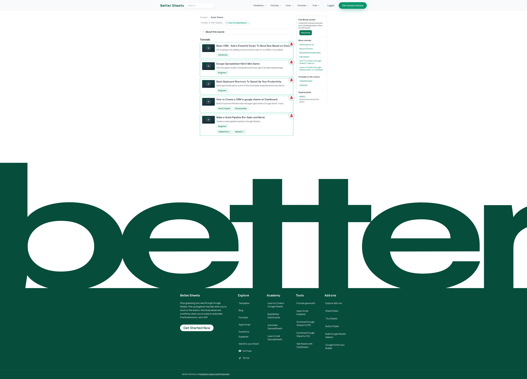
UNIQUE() (239, 132)
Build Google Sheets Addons (335, 335)
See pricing (305, 33)
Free (315, 5)
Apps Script (244, 324)
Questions (244, 331)
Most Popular (224, 108)
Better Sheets (172, 5)
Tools (288, 5)
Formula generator (306, 303)
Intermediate (241, 108)
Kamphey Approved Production (214, 374)
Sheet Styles (331, 310)
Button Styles (332, 326)
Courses (204, 17)
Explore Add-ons (333, 303)
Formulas (302, 5)
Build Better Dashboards (274, 316)
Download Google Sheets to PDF (306, 323)
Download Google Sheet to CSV (306, 334)
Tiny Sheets (331, 318)
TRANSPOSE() (224, 132)
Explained (243, 336)
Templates (258, 5)
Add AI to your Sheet (249, 343)
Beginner (222, 72)
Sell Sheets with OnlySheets (304, 345)
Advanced (222, 54)
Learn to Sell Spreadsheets (275, 338)
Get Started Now (196, 328)
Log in (331, 5)
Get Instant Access (352, 5)
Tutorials (274, 5)
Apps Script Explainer (302, 312)
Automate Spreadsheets (275, 327)
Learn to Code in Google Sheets (276, 305)
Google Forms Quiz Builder (335, 346)
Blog (241, 310)
